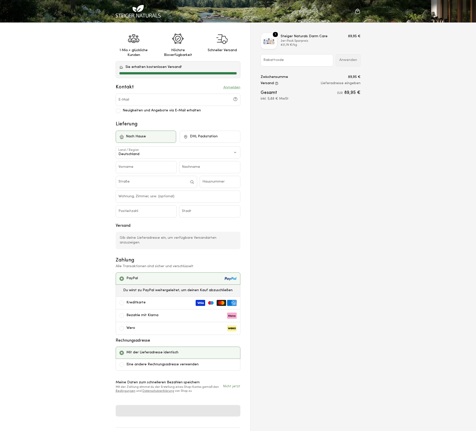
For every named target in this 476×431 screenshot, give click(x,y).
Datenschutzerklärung (158, 391)
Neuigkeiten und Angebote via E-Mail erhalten (162, 110)
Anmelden (231, 87)
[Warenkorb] (358, 11)
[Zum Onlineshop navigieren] (138, 11)
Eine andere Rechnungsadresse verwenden (162, 364)
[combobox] (153, 182)
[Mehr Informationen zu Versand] (276, 83)
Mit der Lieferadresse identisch (152, 352)
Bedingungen (125, 391)
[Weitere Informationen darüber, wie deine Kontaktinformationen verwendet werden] (235, 99)
